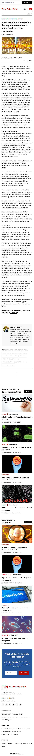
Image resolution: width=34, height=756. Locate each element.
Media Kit (25, 743)
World (25, 353)
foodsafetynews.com (7, 690)
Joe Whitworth (8, 34)
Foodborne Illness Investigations (12, 19)
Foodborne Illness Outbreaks (11, 353)
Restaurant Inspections (24, 729)
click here (13, 313)
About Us (4, 743)
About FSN (23, 673)
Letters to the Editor (16, 731)
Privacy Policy (18, 743)
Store (30, 743)
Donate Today (11, 673)
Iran (24, 362)
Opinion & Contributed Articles (10, 717)
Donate (3, 746)
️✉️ (4, 698)
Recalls (27, 717)
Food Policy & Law (6, 714)
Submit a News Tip (7, 734)
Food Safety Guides (17, 714)
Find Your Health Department (9, 729)
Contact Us (10, 743)
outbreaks (5, 474)
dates (16, 356)
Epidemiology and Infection (21, 127)
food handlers (7, 362)
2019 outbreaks (7, 356)
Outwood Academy (8, 365)
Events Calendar (6, 731)
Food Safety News (18, 754)
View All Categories (7, 720)
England (22, 356)
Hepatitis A (17, 362)
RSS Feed (15, 734)
